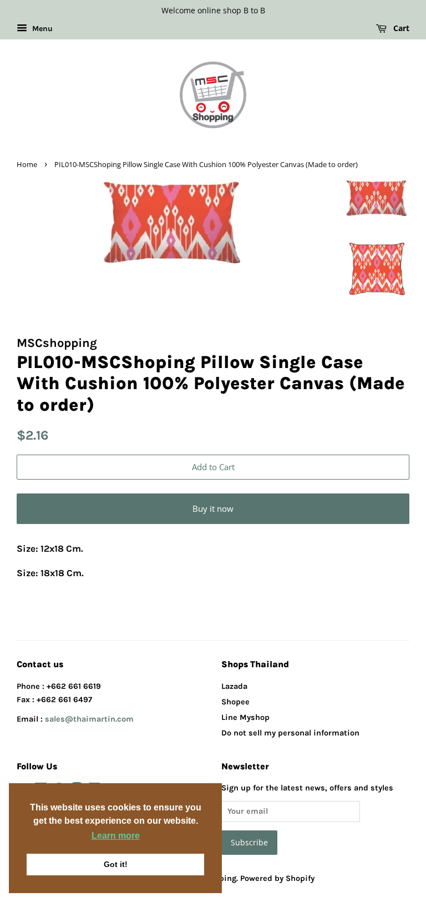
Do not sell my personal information (290, 733)
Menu (41, 28)
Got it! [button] (116, 864)
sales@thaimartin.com (89, 719)
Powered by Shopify (277, 878)
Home (27, 164)
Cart (400, 28)
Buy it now (213, 508)
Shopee (235, 702)
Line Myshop (245, 717)
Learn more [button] (116, 835)
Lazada (234, 686)
